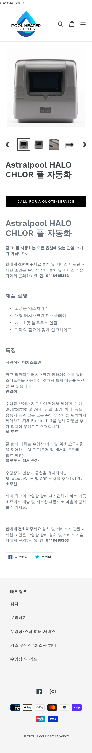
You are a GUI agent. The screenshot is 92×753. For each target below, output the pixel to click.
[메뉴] (83, 24)
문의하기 (18, 617)
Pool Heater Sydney (53, 736)
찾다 (14, 603)
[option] (23, 144)
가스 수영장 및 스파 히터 (33, 645)
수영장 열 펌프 (23, 659)
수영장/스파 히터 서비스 (32, 631)
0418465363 (12, 3)
